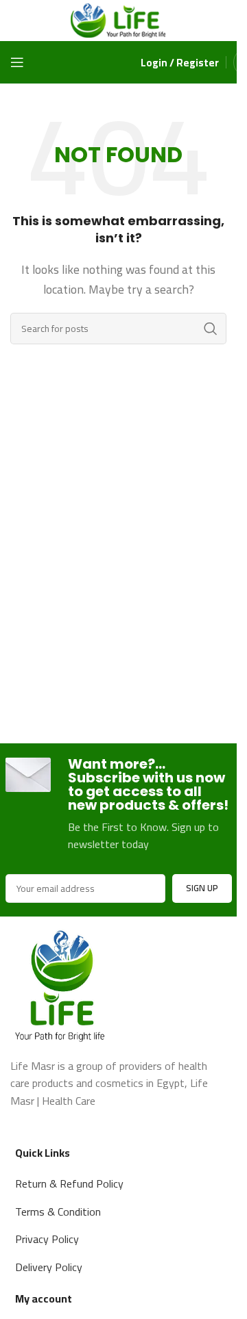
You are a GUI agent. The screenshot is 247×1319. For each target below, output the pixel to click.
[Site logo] (119, 19)
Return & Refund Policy (69, 1183)
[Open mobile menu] (17, 62)
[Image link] (61, 983)
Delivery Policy (48, 1267)
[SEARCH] (210, 328)
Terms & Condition (58, 1211)
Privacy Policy (47, 1239)
